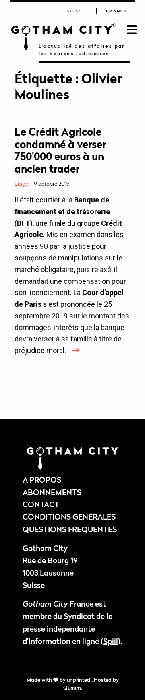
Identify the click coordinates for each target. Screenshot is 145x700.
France (117, 11)
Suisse (76, 11)
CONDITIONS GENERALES (69, 516)
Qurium (72, 688)
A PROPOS (42, 479)
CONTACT (41, 504)
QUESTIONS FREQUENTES (70, 529)
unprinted (79, 680)
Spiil (110, 641)
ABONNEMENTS (52, 492)
